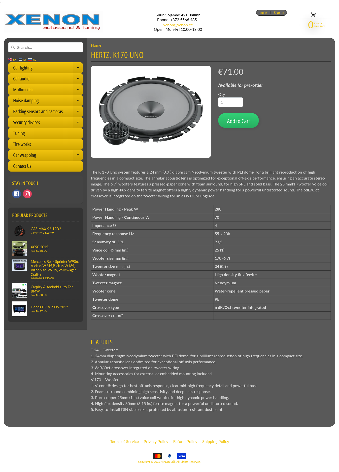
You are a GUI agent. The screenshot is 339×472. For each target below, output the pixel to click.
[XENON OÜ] (53, 22)
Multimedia (48, 90)
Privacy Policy (156, 441)
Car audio (48, 79)
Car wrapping (48, 156)
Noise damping (48, 101)
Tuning (19, 133)
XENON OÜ (168, 461)
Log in (263, 12)
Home (96, 45)
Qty (221, 94)
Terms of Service (124, 441)
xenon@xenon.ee (178, 25)
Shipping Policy (215, 441)
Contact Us (22, 166)
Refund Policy (185, 441)
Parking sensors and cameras (48, 112)
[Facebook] (16, 193)
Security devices (48, 123)
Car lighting (48, 68)
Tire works (22, 144)
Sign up (279, 12)
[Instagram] (27, 193)
